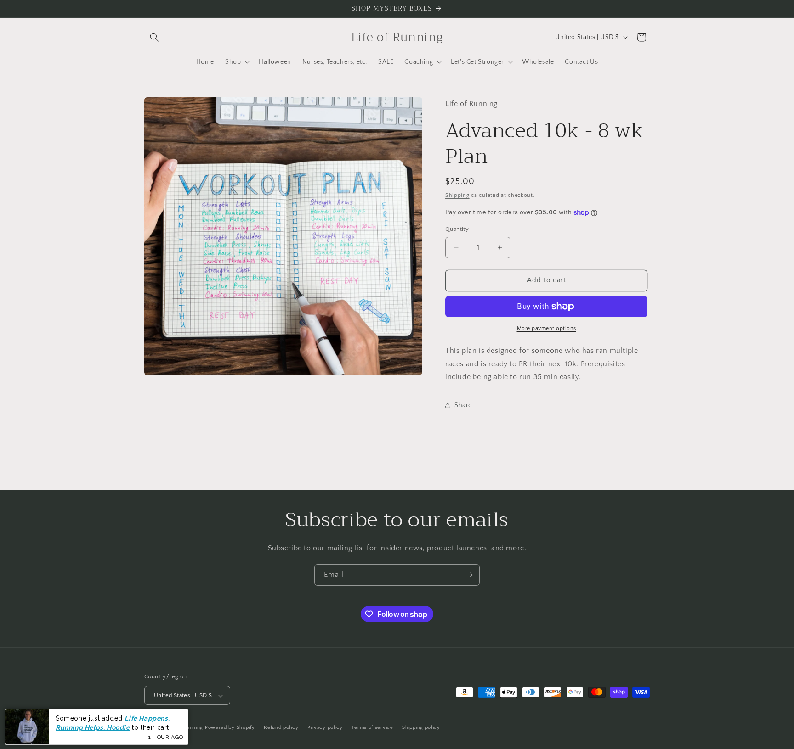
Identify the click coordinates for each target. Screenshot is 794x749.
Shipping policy (421, 727)
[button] (154, 37)
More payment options (546, 328)
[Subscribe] (469, 575)
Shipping (457, 195)
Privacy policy (325, 727)
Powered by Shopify (230, 728)
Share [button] (463, 405)
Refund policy (281, 727)
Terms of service (372, 727)
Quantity (457, 229)
